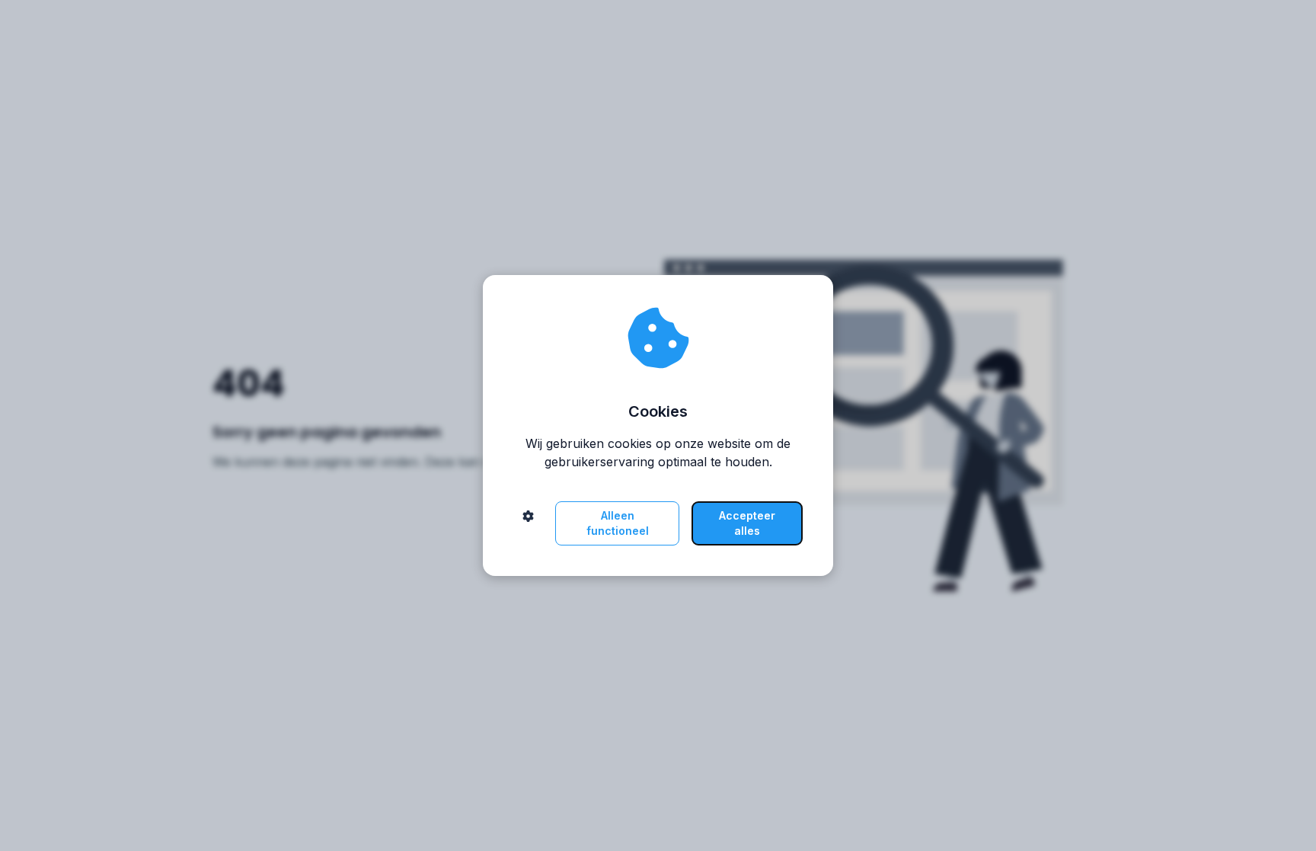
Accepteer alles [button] (747, 523)
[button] (528, 523)
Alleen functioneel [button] (617, 523)
